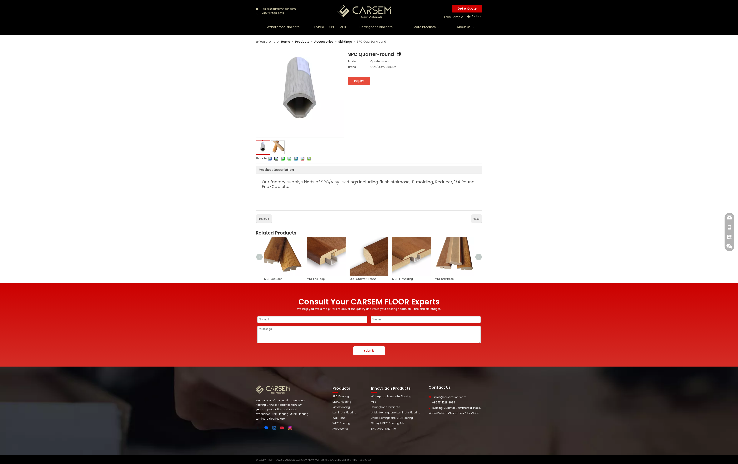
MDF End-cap (316, 279)
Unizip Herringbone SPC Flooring (392, 418)
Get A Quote (467, 8)
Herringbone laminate (385, 407)
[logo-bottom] (273, 389)
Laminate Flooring (344, 412)
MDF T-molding (402, 279)
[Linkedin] (274, 428)
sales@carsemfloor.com (279, 9)
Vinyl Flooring (341, 407)
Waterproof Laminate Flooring (391, 396)
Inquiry (359, 81)
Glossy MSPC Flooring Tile (387, 423)
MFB (373, 402)
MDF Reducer (273, 279)
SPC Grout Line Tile (383, 429)
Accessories (340, 429)
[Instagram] (290, 428)
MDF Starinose (444, 279)
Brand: (352, 67)
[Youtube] (282, 428)
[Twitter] (259, 428)
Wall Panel (339, 418)
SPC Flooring (340, 396)
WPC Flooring (341, 423)
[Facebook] (266, 428)
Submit (369, 350)
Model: (352, 61)
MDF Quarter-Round (363, 279)
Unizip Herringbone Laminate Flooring (395, 412)
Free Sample (453, 17)
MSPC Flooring (341, 402)
